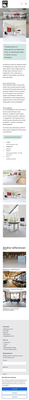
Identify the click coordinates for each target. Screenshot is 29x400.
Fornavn (5, 360)
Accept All (14, 389)
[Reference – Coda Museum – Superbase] (14, 260)
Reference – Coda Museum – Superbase (11, 270)
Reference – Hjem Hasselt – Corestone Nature (11, 309)
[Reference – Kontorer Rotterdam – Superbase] (14, 279)
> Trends (5, 344)
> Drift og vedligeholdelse (10, 349)
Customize (14, 393)
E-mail (5, 374)
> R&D (4, 346)
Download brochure (12, 137)
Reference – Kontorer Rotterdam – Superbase (13, 289)
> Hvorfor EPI (6, 342)
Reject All (14, 397)
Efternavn (5, 367)
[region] (14, 387)
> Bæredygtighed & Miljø (9, 347)
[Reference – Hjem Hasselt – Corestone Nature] (14, 299)
